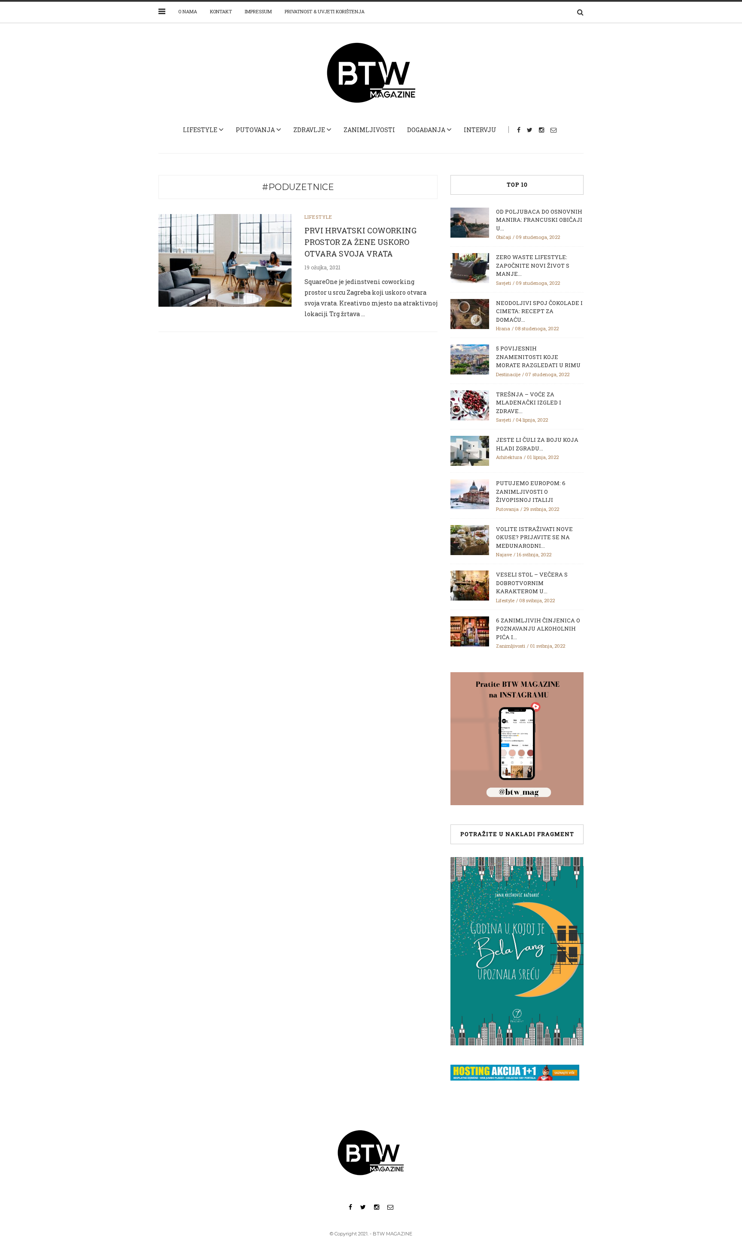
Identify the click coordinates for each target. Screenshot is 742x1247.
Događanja (426, 130)
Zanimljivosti (369, 130)
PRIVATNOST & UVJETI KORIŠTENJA (325, 11)
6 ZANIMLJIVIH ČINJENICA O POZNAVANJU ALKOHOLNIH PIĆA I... (538, 628)
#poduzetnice (298, 187)
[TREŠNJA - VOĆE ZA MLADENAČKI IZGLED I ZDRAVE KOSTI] (469, 404)
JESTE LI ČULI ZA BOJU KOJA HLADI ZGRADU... (537, 444)
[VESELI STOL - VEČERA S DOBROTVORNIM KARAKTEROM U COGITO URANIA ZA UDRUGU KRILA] (469, 584)
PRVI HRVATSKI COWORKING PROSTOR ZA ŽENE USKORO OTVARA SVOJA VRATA (360, 242)
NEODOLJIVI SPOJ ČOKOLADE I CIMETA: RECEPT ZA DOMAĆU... (539, 311)
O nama (187, 11)
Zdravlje (309, 130)
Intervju (480, 130)
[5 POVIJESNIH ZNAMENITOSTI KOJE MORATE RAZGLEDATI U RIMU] (469, 358)
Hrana (503, 328)
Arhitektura (509, 457)
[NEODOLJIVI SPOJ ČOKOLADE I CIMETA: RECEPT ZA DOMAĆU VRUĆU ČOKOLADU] (469, 313)
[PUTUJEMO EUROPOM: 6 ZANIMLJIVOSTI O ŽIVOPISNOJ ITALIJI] (469, 493)
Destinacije (508, 374)
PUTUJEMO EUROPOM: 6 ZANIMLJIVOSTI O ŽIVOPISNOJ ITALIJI (531, 491)
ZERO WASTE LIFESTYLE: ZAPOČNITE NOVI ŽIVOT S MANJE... (532, 265)
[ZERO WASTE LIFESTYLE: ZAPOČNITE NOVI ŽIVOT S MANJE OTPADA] (469, 267)
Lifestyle (200, 130)
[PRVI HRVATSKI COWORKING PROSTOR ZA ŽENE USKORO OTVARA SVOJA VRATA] (225, 259)
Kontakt (221, 11)
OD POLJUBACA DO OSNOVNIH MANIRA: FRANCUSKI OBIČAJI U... (539, 220)
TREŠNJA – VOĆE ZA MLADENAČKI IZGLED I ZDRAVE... (528, 402)
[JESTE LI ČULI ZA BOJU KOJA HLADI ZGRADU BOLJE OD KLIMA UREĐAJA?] (469, 450)
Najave (504, 554)
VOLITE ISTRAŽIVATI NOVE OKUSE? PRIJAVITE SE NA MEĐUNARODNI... (534, 537)
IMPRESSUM (258, 11)
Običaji (503, 237)
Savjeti (503, 283)
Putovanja (255, 130)
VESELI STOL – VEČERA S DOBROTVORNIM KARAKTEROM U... (532, 583)
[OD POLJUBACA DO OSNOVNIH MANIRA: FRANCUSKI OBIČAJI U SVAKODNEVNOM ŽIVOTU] (469, 221)
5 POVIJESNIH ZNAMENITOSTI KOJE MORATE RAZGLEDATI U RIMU (538, 356)
